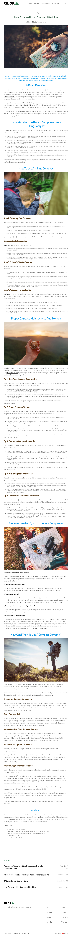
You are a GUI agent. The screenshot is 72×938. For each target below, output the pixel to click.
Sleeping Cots (56, 3)
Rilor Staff (34, 22)
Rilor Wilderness (23, 933)
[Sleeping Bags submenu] (49, 3)
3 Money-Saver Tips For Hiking (16, 829)
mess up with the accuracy (34, 478)
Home (31, 13)
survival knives (22, 105)
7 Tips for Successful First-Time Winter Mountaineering (26, 874)
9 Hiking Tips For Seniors (14, 837)
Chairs (65, 3)
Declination (7, 294)
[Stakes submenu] (38, 3)
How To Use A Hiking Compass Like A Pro (20, 887)
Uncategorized (38, 13)
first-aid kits (41, 105)
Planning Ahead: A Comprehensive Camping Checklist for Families (26, 833)
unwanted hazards (9, 97)
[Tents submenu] (31, 3)
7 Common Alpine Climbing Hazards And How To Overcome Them (23, 867)
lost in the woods (12, 373)
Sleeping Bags (45, 3)
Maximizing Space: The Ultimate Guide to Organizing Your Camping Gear (28, 831)
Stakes (36, 3)
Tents (29, 3)
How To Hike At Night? (13, 835)
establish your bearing (12, 245)
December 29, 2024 (62, 875)
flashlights (30, 105)
